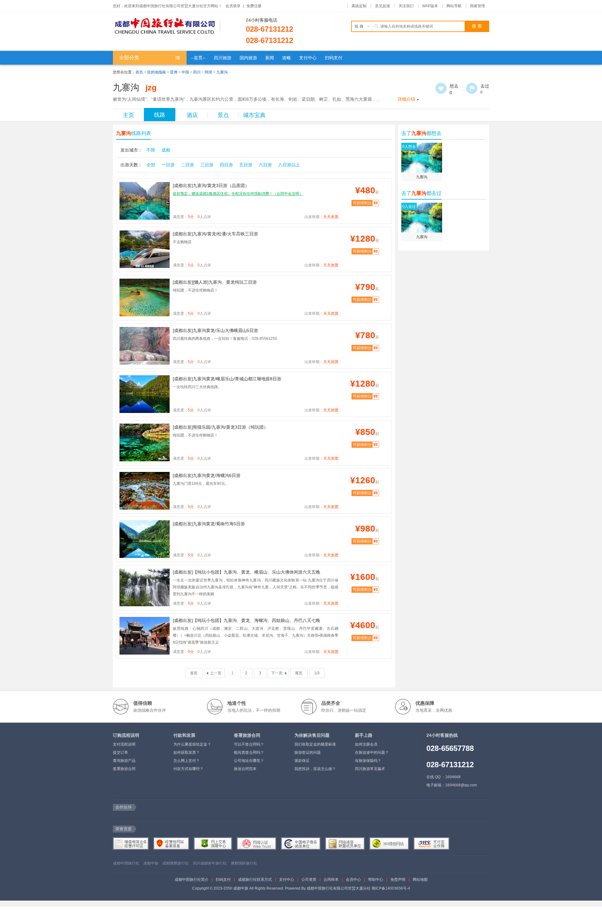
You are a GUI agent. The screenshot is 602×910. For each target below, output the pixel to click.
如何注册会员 (366, 744)
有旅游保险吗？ (368, 760)
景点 (223, 115)
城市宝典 (254, 115)
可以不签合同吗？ (249, 744)
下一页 (277, 673)
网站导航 (454, 6)
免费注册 (253, 6)
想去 (441, 88)
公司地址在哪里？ (249, 760)
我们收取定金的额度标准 (315, 744)
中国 (185, 72)
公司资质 (308, 879)
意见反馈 (382, 6)
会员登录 (232, 6)
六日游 (265, 164)
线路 (159, 115)
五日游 (245, 164)
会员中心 (353, 879)
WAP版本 (430, 6)
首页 (139, 72)
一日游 (168, 164)
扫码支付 (223, 879)
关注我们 (406, 6)
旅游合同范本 (245, 769)
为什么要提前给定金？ (192, 744)
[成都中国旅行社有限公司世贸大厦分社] (166, 26)
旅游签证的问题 (307, 752)
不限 (150, 150)
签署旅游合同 (124, 769)
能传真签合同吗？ (249, 752)
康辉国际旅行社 (244, 863)
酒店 (192, 115)
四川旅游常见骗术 (370, 769)
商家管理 (477, 6)
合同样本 (331, 879)
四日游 (226, 164)
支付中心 (286, 879)
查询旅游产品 (124, 760)
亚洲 (173, 72)
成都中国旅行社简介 (192, 879)
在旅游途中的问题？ (372, 752)
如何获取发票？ (186, 752)
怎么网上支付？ (186, 760)
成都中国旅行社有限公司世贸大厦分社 (339, 888)
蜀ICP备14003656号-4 (391, 888)
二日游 (187, 164)
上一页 (215, 673)
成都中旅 (150, 863)
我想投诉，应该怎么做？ (315, 769)
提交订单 (120, 752)
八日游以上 (289, 164)
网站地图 (420, 879)
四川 (197, 72)
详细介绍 (406, 99)
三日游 (207, 164)
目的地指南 (156, 72)
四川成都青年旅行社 (210, 863)
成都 (165, 150)
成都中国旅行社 (126, 863)
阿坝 (208, 72)
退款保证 (301, 760)
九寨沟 (222, 72)
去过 (471, 88)
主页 (128, 115)
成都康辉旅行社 (175, 863)
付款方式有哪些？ (188, 769)
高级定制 (359, 6)
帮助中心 (375, 879)
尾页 (299, 673)
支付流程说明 (124, 744)
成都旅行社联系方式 (255, 879)
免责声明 (397, 879)
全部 (150, 164)
